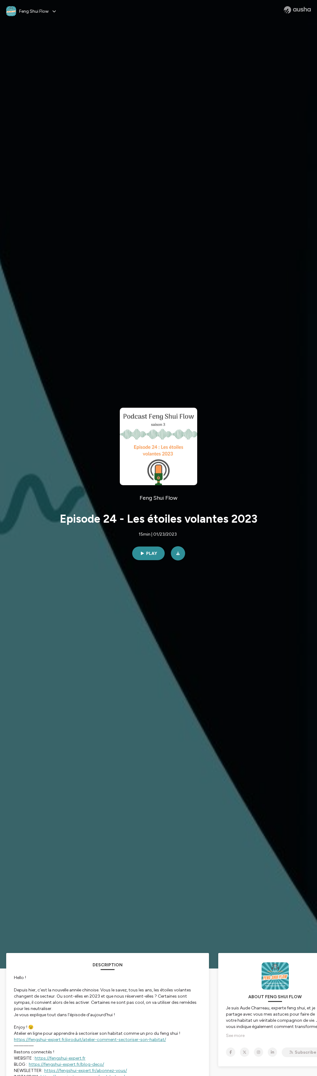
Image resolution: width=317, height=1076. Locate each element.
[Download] (178, 553)
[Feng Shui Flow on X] (244, 1052)
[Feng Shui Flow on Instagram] (258, 1052)
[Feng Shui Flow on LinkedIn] (272, 1052)
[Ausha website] (297, 10)
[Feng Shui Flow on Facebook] (230, 1052)
